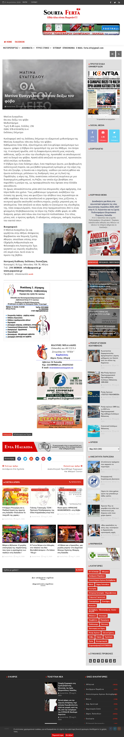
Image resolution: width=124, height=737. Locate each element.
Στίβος (91, 637)
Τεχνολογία (109, 637)
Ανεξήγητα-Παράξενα (97, 576)
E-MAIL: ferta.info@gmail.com (89, 48)
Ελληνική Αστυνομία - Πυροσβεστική (102, 593)
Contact (34, 2)
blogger (79, 570)
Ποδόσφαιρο (93, 624)
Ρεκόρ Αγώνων (94, 633)
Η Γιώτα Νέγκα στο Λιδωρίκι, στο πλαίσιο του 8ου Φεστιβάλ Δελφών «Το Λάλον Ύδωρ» (42, 549)
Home (25, 2)
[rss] (119, 2)
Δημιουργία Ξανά (93, 709)
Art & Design (94, 572)
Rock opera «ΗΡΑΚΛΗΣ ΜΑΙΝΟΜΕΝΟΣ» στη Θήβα (69, 509)
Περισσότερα (57, 735)
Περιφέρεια (105, 620)
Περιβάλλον (93, 620)
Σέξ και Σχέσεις (108, 633)
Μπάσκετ (92, 616)
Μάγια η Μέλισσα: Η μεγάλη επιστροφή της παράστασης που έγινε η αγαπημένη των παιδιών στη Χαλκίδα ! (14, 549)
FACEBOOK (20, 42)
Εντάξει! (69, 735)
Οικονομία (102, 616)
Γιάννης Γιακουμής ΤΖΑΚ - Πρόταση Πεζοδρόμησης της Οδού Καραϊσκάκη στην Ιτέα (42, 510)
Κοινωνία (92, 606)
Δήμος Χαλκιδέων (102, 584)
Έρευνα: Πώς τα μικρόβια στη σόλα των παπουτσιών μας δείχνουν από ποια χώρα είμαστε (110, 510)
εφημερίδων (111, 119)
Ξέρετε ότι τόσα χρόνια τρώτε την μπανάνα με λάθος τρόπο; (109, 493)
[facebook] (110, 2)
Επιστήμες (106, 601)
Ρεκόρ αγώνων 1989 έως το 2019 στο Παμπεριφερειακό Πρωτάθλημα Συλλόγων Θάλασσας (110, 411)
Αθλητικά (105, 572)
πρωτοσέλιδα (102, 119)
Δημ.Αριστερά (92, 704)
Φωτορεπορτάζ (101, 641)
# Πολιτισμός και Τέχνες (22, 434)
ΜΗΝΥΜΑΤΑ (114, 262)
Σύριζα (99, 637)
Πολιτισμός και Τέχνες (12, 490)
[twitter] (115, 2)
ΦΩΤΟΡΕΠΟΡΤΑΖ (10, 48)
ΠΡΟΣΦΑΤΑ (103, 262)
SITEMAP (57, 48)
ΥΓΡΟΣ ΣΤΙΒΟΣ (42, 48)
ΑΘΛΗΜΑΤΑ (27, 48)
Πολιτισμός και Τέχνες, (37, 106)
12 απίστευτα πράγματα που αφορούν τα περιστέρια (110, 464)
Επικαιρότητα (94, 601)
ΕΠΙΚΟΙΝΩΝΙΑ (69, 48)
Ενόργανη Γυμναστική (97, 597)
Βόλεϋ (91, 584)
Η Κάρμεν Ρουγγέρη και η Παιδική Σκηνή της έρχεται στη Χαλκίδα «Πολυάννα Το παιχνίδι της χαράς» (14, 511)
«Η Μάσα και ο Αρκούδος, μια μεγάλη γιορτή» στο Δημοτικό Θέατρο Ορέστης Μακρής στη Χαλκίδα (70, 549)
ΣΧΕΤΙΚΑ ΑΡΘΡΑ (12, 482)
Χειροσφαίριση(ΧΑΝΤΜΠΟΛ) (100, 645)
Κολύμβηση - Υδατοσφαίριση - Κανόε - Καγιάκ (103, 611)
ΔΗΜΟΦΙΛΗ (93, 262)
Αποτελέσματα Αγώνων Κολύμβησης (102, 580)
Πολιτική (104, 624)
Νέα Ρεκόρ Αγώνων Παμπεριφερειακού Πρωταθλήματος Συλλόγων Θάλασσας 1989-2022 (109, 377)
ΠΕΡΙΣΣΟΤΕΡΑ (76, 482)
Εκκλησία (92, 589)
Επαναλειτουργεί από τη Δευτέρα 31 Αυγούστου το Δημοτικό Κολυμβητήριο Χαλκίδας (103, 271)
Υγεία (91, 641)
